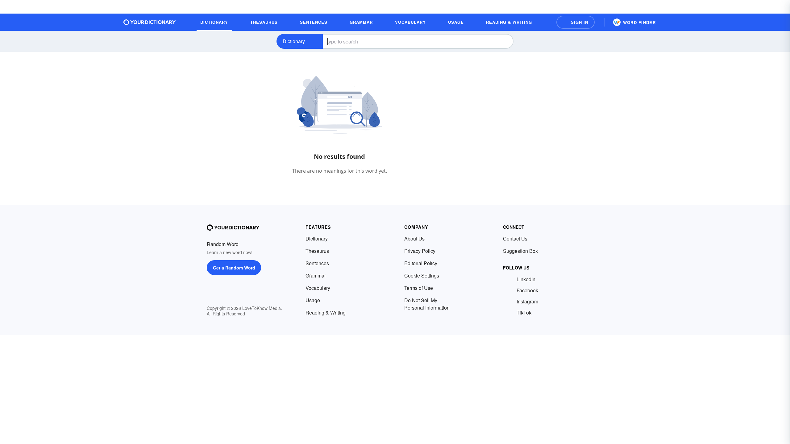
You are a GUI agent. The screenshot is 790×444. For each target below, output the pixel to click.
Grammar (316, 275)
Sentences (317, 263)
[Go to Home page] (149, 22)
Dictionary (294, 41)
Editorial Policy (420, 263)
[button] (575, 22)
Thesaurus (317, 250)
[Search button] (503, 41)
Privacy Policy (419, 250)
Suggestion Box (520, 250)
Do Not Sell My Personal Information (427, 304)
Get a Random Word (234, 268)
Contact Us (515, 238)
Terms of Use (418, 287)
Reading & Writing (326, 312)
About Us (414, 238)
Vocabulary (318, 287)
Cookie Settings (421, 275)
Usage (313, 300)
